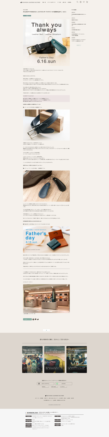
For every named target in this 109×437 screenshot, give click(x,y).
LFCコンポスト (39, 416)
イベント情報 (25, 15)
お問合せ (65, 398)
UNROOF (38, 423)
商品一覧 (44, 2)
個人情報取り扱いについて (48, 400)
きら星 (62, 423)
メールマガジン (62, 386)
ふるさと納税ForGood (71, 423)
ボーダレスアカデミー (41, 425)
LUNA (69, 418)
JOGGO (73, 416)
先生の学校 (34, 421)
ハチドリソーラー (40, 417)
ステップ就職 (34, 423)
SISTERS (69, 421)
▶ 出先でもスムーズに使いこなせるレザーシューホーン (33, 100)
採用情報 (69, 2)
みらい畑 (65, 423)
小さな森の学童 (47, 421)
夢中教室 (38, 421)
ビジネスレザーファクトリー (65, 417)
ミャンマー (39, 426)
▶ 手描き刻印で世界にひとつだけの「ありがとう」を (32, 101)
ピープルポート (66, 419)
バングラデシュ (34, 426)
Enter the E (50, 416)
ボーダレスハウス (64, 421)
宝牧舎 (62, 425)
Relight (33, 419)
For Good (46, 425)
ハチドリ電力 (34, 417)
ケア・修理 (59, 2)
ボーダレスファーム (64, 416)
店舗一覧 (64, 2)
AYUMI (62, 419)
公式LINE (64, 383)
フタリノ (33, 422)
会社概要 (54, 400)
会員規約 (68, 398)
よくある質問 (61, 398)
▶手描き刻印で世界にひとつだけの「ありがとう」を (32, 221)
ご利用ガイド (46, 398)
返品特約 (72, 398)
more (78, 45)
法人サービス (37, 398)
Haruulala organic (64, 418)
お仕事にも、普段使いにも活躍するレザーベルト (32, 104)
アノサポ (71, 419)
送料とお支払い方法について (53, 398)
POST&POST (34, 416)
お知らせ (29, 15)
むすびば (42, 423)
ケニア (47, 426)
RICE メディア (34, 425)
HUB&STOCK (45, 416)
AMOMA (69, 416)
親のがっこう (42, 421)
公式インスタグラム (45, 383)
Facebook (43, 386)
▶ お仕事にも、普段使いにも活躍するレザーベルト (32, 98)
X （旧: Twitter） (53, 386)
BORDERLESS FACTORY (75, 417)
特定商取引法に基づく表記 (61, 400)
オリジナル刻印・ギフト (52, 2)
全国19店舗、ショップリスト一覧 (29, 313)
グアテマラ (44, 426)
